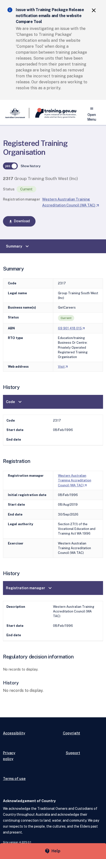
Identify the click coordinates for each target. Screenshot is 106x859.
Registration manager (21, 199)
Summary (18, 246)
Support (73, 753)
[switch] (10, 165)
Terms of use (14, 778)
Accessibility (14, 733)
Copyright (71, 733)
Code (14, 402)
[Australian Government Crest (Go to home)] (16, 113)
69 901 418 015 (72, 328)
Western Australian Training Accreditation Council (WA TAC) (74, 480)
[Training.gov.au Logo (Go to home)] (52, 113)
